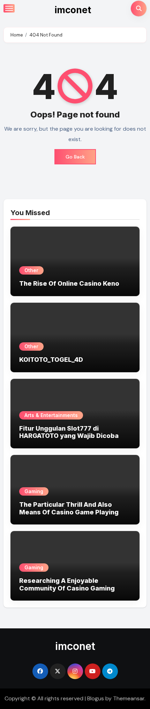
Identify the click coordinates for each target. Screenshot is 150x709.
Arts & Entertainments (51, 415)
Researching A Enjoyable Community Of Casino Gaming (67, 584)
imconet (72, 10)
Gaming (33, 491)
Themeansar (128, 698)
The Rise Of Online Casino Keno (69, 283)
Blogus (95, 698)
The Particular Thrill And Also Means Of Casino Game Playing (69, 508)
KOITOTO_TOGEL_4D (51, 359)
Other (31, 270)
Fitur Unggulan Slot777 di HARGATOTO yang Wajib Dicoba (69, 432)
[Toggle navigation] (9, 8)
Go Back (75, 157)
